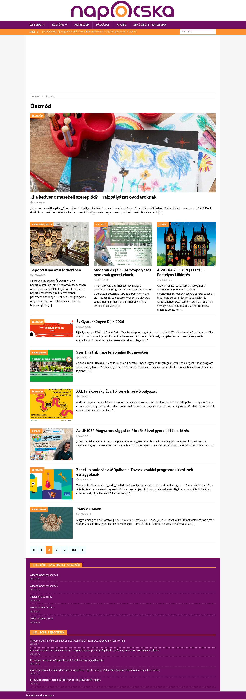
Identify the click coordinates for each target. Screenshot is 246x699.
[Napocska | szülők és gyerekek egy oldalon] (123, 10)
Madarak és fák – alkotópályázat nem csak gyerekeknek (122, 272)
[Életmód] (51, 328)
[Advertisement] (123, 66)
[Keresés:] (198, 31)
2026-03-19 (85, 396)
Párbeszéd (81, 24)
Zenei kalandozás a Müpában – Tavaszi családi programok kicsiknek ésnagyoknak (134, 472)
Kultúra (58, 24)
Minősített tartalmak (149, 24)
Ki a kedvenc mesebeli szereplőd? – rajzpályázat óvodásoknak (93, 197)
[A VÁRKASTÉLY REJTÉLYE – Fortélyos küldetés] (186, 244)
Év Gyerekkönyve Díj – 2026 (100, 322)
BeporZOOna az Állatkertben (55, 270)
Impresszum (47, 695)
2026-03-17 (85, 435)
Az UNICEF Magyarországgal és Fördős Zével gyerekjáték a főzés (132, 431)
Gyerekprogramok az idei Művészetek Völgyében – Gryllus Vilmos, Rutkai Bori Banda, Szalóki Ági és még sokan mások (94, 670)
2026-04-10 (102, 279)
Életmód (35, 24)
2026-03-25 (166, 279)
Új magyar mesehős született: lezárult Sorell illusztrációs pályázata (66, 660)
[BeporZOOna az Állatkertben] (59, 244)
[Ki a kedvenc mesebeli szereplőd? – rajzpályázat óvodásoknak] (123, 153)
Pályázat (102, 24)
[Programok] (51, 366)
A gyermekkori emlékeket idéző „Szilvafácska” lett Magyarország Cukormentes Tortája (77, 640)
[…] (160, 212)
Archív (121, 24)
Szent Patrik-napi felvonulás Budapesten (112, 352)
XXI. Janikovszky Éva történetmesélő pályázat (116, 391)
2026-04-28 (39, 202)
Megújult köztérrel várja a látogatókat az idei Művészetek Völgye (65, 679)
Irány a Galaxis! (89, 509)
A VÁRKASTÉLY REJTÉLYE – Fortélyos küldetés (180, 272)
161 (74, 549)
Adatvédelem (32, 695)
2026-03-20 (85, 326)
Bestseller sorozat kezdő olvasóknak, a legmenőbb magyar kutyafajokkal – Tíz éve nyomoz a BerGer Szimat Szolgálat (94, 650)
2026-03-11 (85, 514)
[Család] (51, 444)
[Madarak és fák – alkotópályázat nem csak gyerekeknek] (123, 244)
